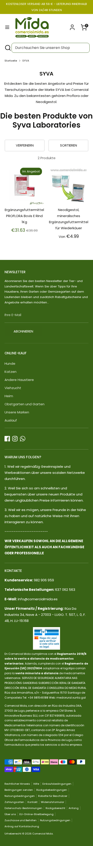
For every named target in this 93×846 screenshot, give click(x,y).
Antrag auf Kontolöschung (22, 826)
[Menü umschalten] (7, 27)
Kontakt (32, 802)
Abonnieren (23, 331)
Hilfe (36, 784)
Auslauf (11, 420)
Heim (9, 396)
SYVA (25, 60)
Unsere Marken (17, 412)
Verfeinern (25, 145)
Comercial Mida (42, 833)
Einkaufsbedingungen (56, 784)
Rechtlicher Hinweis (17, 784)
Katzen (10, 371)
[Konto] (72, 25)
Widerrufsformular (52, 802)
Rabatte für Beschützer (52, 796)
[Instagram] (15, 438)
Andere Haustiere (19, 379)
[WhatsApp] (22, 438)
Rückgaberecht (55, 808)
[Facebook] (7, 438)
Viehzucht (13, 387)
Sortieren (68, 145)
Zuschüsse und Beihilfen (21, 820)
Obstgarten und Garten (24, 404)
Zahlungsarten (14, 802)
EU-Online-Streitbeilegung (36, 814)
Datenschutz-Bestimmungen (23, 808)
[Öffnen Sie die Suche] (7, 48)
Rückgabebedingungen (51, 790)
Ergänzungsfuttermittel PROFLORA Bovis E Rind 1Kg (24, 215)
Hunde (10, 363)
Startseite (11, 60)
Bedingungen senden (19, 790)
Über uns (10, 814)
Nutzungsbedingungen (20, 796)
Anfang (74, 808)
